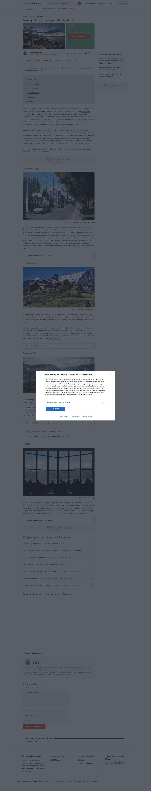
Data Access (75, 416)
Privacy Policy (87, 416)
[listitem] (75, 403)
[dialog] (75, 395)
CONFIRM (55, 409)
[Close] (111, 375)
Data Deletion (63, 416)
